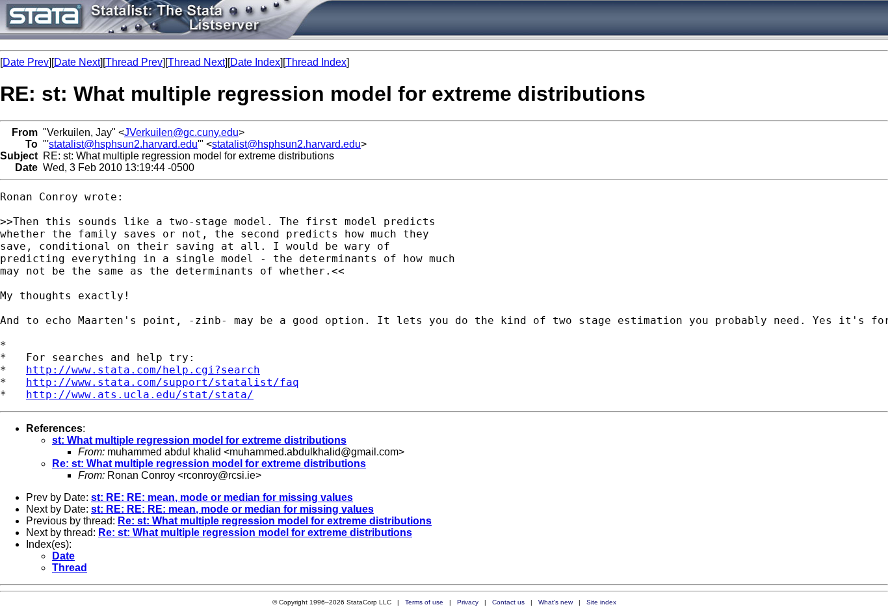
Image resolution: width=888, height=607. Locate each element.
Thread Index (315, 62)
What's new (555, 602)
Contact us (508, 602)
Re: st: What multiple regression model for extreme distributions (209, 463)
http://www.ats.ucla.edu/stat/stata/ (140, 394)
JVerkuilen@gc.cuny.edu (181, 132)
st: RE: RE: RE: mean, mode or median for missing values (232, 509)
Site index (601, 602)
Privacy (467, 602)
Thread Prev (134, 62)
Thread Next (196, 62)
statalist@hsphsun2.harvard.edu (123, 144)
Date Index (255, 62)
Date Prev (26, 62)
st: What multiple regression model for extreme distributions (199, 440)
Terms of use (424, 602)
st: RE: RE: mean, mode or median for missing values (222, 497)
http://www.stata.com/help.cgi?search (143, 370)
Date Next (77, 62)
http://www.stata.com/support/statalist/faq (162, 382)
